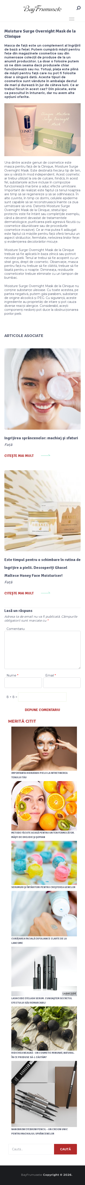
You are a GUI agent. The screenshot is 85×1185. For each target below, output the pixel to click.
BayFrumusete (31, 1174)
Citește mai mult (19, 456)
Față (8, 445)
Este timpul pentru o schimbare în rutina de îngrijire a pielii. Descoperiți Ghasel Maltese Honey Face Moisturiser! (42, 567)
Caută (65, 1149)
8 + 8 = (12, 697)
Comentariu (16, 629)
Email (50, 675)
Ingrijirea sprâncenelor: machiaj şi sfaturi (41, 438)
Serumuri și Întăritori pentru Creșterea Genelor (43, 887)
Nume (12, 675)
